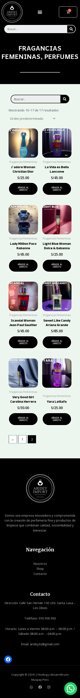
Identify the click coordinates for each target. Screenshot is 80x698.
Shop (40, 568)
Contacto (40, 573)
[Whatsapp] (31, 687)
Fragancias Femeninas (31, 52)
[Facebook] (8, 659)
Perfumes (61, 56)
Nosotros (40, 563)
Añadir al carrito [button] (23, 189)
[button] (40, 12)
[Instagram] (49, 687)
